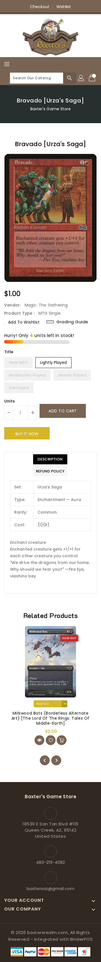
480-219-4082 (50, 862)
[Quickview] (39, 740)
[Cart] (92, 78)
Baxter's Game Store (50, 109)
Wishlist (63, 7)
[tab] (50, 459)
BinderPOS (81, 939)
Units (9, 401)
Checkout (40, 7)
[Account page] (81, 78)
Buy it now (26, 434)
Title (9, 352)
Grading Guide (72, 322)
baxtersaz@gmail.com (50, 888)
